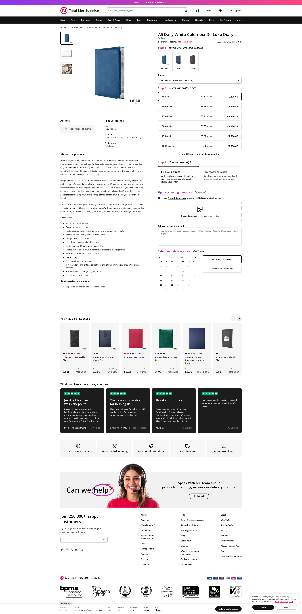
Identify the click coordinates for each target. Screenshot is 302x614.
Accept (263, 607)
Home (63, 27)
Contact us (237, 42)
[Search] (185, 10)
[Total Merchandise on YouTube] (76, 549)
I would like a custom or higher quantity (200, 154)
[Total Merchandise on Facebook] (61, 549)
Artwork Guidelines (177, 198)
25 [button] (183, 280)
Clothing (185, 20)
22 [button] (166, 280)
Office (128, 20)
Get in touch (198, 496)
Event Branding (169, 20)
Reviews (144, 554)
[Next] (239, 318)
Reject (286, 607)
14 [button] (161, 276)
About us (145, 520)
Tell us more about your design (172, 226)
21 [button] (161, 280)
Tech (139, 20)
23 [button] (172, 280)
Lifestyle (199, 20)
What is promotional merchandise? (190, 552)
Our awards (146, 530)
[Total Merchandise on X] (72, 550)
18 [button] (183, 276)
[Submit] (104, 539)
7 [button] (160, 271)
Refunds (224, 535)
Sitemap (184, 546)
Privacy (224, 530)
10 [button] (177, 271)
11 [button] (183, 271)
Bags (62, 20)
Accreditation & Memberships (148, 537)
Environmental (227, 540)
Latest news (186, 540)
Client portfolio (147, 548)
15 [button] (166, 276)
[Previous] (233, 318)
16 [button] (172, 276)
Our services (186, 564)
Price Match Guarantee (231, 556)
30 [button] (172, 285)
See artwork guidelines (80, 129)
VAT (232, 10)
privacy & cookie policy (284, 601)
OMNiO (144, 543)
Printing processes (189, 530)
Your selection (65, 603)
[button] (147, 10)
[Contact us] (197, 10)
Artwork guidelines (189, 525)
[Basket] (220, 10)
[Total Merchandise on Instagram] (67, 549)
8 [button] (166, 271)
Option (161, 75)
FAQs (183, 535)
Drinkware (85, 20)
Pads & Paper (114, 20)
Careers (144, 559)
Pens (73, 20)
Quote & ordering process (192, 520)
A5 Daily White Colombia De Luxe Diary (104, 27)
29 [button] (166, 285)
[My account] (209, 10)
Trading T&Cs (227, 525)
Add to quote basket (228, 609)
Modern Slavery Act (230, 546)
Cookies (224, 551)
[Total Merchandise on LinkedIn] (81, 549)
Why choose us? (148, 525)
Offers (211, 20)
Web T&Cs (225, 520)
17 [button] (177, 276)
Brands (99, 20)
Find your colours (189, 559)
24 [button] (177, 280)
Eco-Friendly (225, 20)
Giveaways (152, 20)
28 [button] (161, 285)
